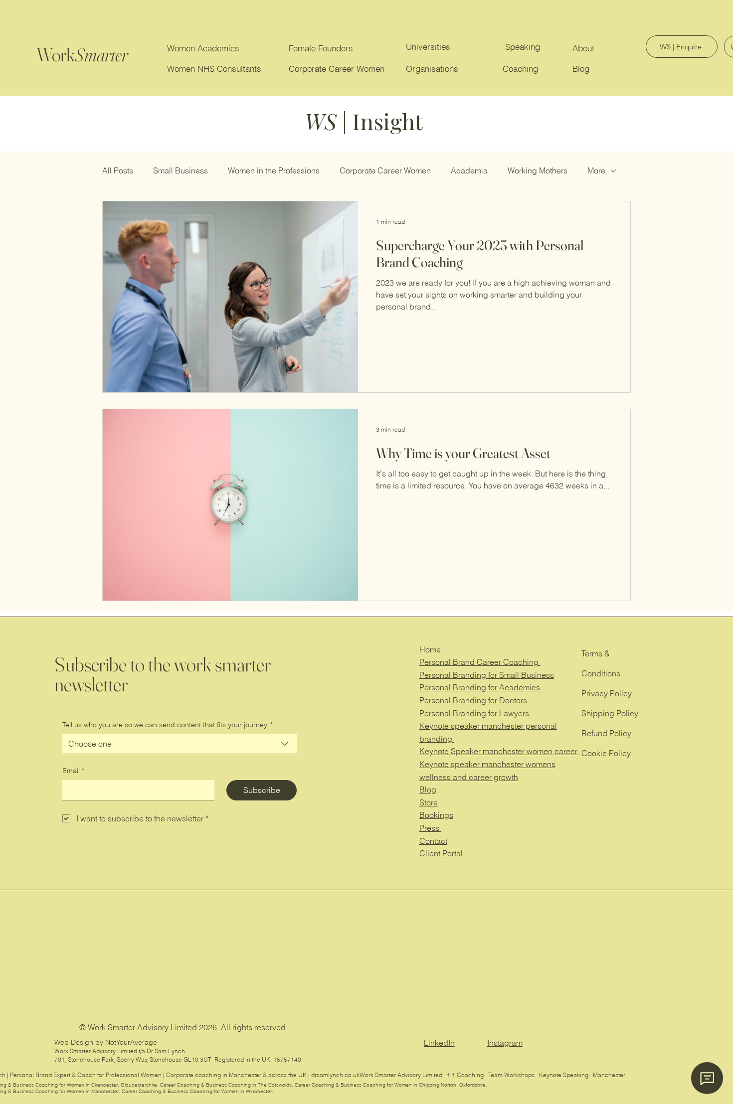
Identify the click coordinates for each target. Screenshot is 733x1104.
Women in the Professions (274, 170)
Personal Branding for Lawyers (474, 713)
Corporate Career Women (385, 170)
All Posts (117, 170)
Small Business (180, 170)
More (596, 170)
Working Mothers (537, 170)
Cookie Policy (606, 753)
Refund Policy (606, 733)
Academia (469, 170)
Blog (427, 789)
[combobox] (179, 744)
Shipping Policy (609, 713)
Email (73, 770)
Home (430, 649)
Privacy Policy (606, 693)
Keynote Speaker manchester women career (499, 751)
